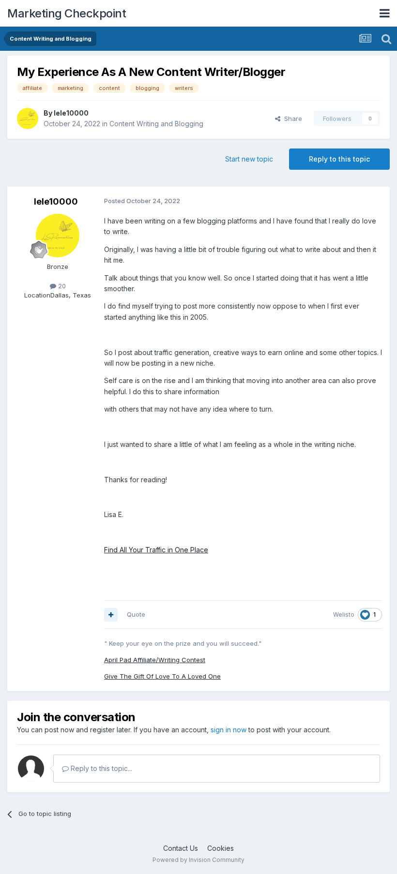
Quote (136, 614)
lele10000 (71, 113)
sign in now (228, 730)
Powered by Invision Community (198, 859)
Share (291, 118)
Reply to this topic (339, 159)
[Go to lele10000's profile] (27, 118)
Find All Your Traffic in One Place (156, 550)
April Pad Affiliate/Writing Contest (154, 660)
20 (61, 286)
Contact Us (180, 848)
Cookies (220, 848)
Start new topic (249, 159)
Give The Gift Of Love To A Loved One (162, 676)
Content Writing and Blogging (156, 123)
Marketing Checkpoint (66, 13)
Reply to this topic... (100, 768)
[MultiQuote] (111, 615)
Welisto (343, 614)
